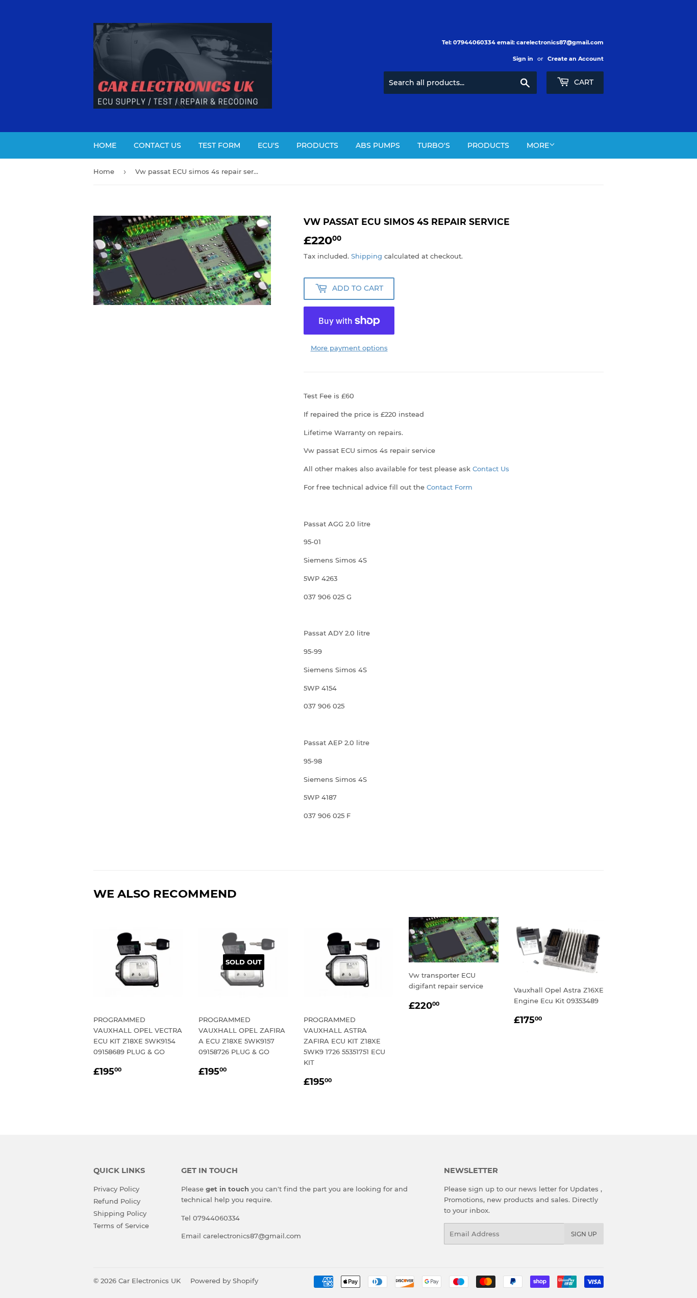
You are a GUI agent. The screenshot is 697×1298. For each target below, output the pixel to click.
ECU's (268, 145)
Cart (582, 82)
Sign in (523, 58)
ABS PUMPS (378, 145)
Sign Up (584, 1234)
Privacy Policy (116, 1189)
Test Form (219, 145)
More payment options (349, 348)
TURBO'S (433, 145)
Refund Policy (116, 1201)
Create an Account (575, 58)
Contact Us (157, 145)
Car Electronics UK (149, 1281)
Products (317, 145)
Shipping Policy (119, 1213)
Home (104, 145)
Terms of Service (121, 1225)
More (538, 145)
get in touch (227, 1189)
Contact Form (449, 487)
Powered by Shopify (224, 1281)
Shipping (366, 256)
